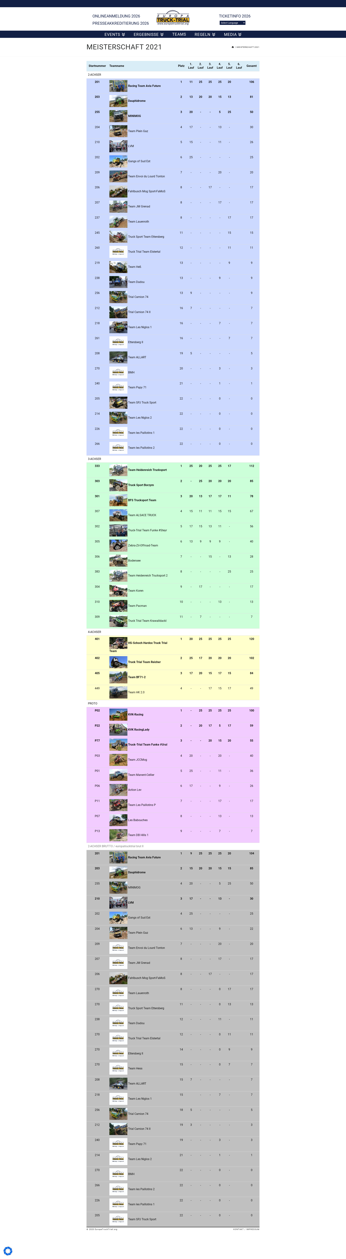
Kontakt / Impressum (246, 1229)
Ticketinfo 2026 (234, 16)
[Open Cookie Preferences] (8, 1254)
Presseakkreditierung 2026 (120, 23)
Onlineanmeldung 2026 (116, 16)
